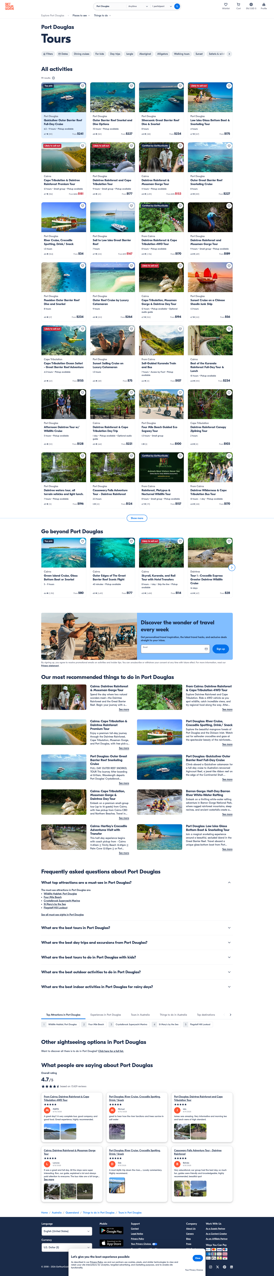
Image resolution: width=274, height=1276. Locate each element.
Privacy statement (50, 665)
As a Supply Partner (215, 1228)
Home (44, 1212)
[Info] (53, 78)
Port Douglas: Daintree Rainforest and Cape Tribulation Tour (198, 1098)
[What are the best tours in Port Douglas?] (229, 927)
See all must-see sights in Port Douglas (62, 914)
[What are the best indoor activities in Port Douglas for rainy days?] (229, 986)
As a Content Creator (216, 1233)
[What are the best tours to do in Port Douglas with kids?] (229, 957)
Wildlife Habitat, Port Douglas (60, 893)
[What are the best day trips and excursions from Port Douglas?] (229, 942)
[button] (63, 110)
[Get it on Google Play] (111, 1231)
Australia (57, 1212)
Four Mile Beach (53, 897)
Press (188, 1244)
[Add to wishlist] (82, 86)
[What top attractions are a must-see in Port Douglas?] (229, 882)
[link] (63, 110)
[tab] (63, 1015)
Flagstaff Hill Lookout (55, 907)
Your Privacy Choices (141, 1244)
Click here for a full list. (111, 1051)
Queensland (72, 1212)
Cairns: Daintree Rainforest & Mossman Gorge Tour (69, 1152)
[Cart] (238, 4)
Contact (135, 1228)
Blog (188, 1238)
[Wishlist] (225, 4)
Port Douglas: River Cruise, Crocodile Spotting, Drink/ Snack (134, 1098)
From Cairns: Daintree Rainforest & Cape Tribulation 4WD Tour (66, 1098)
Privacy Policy (137, 1238)
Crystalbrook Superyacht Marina (62, 900)
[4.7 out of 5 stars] (50, 1086)
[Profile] (263, 4)
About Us (191, 1228)
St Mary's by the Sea (55, 904)
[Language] (251, 4)
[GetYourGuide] (9, 6)
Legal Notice (137, 1233)
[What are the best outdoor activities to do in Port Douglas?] (229, 972)
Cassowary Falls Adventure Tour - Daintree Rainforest (198, 1152)
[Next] (231, 567)
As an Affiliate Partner (217, 1238)
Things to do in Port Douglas (98, 1212)
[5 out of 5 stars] (72, 1104)
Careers (190, 1233)
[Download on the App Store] (111, 1243)
